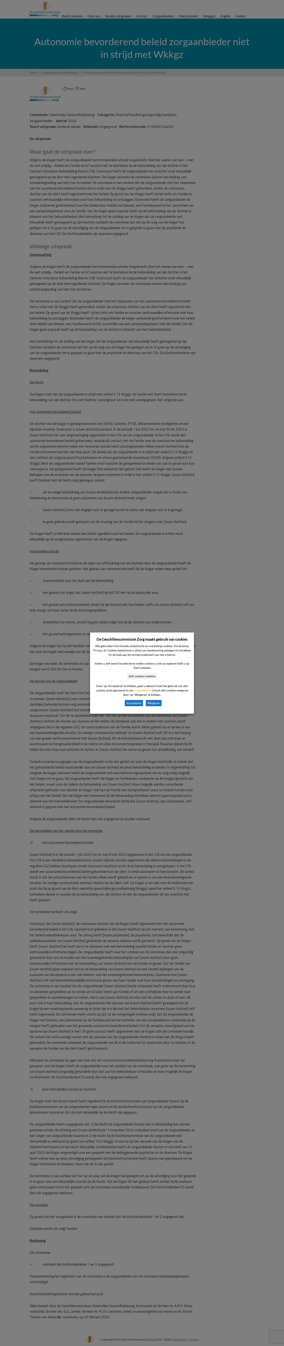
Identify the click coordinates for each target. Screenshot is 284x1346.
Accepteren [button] (133, 703)
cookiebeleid (142, 690)
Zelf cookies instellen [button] (142, 676)
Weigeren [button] (153, 703)
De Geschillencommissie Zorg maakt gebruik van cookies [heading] (142, 639)
